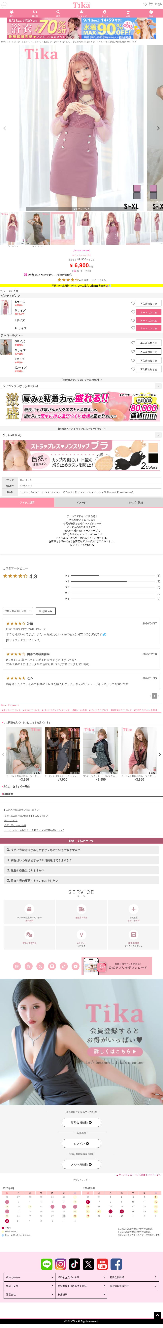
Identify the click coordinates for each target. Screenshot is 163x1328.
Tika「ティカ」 (27, 480)
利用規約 (62, 1294)
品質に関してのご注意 (15, 825)
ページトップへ (157, 1315)
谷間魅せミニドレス (121, 710)
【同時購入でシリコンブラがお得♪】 (81, 379)
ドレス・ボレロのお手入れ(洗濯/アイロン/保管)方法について (34, 830)
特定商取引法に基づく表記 (72, 1285)
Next (158, 128)
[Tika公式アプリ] (117, 966)
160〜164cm (13, 628)
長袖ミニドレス (32, 710)
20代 (32, 628)
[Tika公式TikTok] (64, 966)
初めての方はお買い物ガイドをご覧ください (26, 815)
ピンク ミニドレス (99, 710)
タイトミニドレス (25, 41)
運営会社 (11, 1294)
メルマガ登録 (79, 1164)
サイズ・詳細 (136, 502)
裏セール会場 (80, 710)
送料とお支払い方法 (68, 1277)
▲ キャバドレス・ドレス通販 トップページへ (138, 1174)
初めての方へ (13, 1277)
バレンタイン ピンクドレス (57, 710)
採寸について (10, 820)
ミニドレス (11, 41)
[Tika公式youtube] (76, 966)
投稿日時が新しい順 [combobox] (15, 611)
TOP (3, 41)
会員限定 (134, 919)
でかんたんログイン (134, 944)
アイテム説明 (27, 502)
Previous (5, 128)
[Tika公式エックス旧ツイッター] (40, 966)
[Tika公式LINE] (52, 966)
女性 (24, 628)
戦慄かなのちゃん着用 (146, 710)
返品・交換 (12, 1285)
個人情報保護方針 (119, 1285)
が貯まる (81, 944)
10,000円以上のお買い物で (29, 919)
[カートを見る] (150, 4)
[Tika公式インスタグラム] (17, 966)
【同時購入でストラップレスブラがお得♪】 (81, 428)
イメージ (81, 502)
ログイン (80, 1143)
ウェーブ (41, 628)
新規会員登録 (79, 1122)
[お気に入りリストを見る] (145, 4)
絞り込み (47, 611)
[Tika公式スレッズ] (28, 966)
